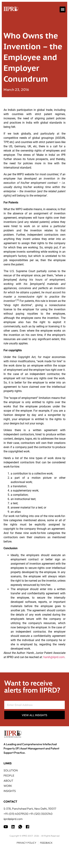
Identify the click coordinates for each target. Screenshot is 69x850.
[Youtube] (6, 827)
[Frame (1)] (13, 827)
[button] (62, 9)
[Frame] (20, 827)
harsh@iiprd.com (54, 657)
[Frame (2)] (27, 827)
